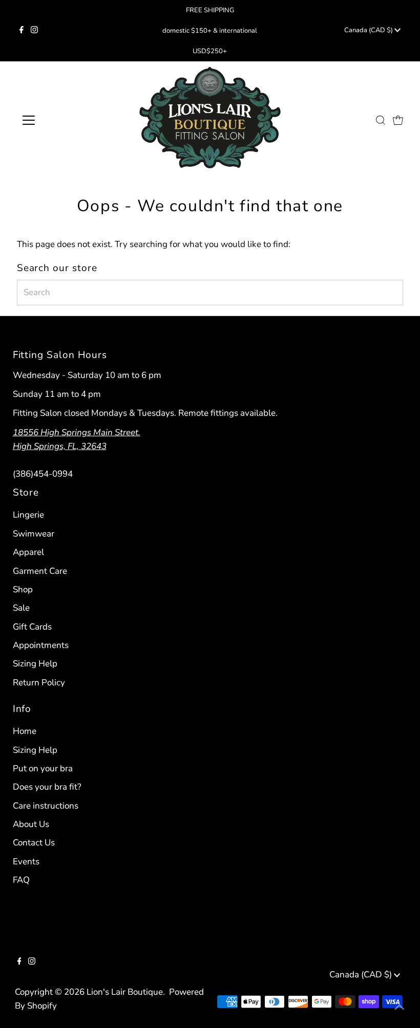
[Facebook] (21, 30)
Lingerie (28, 515)
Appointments (41, 645)
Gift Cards (32, 627)
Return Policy (39, 682)
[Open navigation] (62, 120)
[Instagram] (34, 30)
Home (24, 731)
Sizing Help (35, 663)
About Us (31, 824)
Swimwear (33, 534)
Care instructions (45, 806)
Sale (21, 608)
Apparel (28, 552)
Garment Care (40, 571)
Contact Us (34, 842)
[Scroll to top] (399, 1007)
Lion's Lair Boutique (125, 992)
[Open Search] (380, 120)
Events (26, 861)
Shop (23, 589)
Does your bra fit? (47, 787)
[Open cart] (398, 120)
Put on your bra (43, 768)
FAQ (21, 880)
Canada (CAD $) (369, 30)
